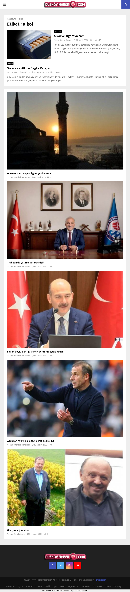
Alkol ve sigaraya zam (69, 36)
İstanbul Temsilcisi (22, 72)
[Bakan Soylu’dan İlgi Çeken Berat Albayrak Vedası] (65, 309)
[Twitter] (60, 565)
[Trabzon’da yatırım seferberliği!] (65, 220)
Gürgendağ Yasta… (18, 530)
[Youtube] (77, 565)
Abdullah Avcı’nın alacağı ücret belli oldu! (30, 441)
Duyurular (10, 586)
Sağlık (10, 63)
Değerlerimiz (73, 586)
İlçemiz (39, 586)
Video (107, 586)
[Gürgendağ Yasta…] (65, 487)
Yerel (62, 586)
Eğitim (20, 586)
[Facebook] (52, 565)
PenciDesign (100, 580)
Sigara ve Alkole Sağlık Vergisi (28, 68)
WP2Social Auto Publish (52, 591)
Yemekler (86, 586)
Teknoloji (117, 586)
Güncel (29, 586)
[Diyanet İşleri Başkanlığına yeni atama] (65, 131)
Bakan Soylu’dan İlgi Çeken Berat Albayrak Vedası (35, 352)
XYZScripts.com (81, 591)
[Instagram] (69, 565)
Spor (55, 586)
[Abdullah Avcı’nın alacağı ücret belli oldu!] (65, 398)
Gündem (58, 31)
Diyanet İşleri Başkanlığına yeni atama (29, 173)
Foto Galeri (97, 586)
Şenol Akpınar (66, 40)
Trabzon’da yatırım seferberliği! (25, 263)
